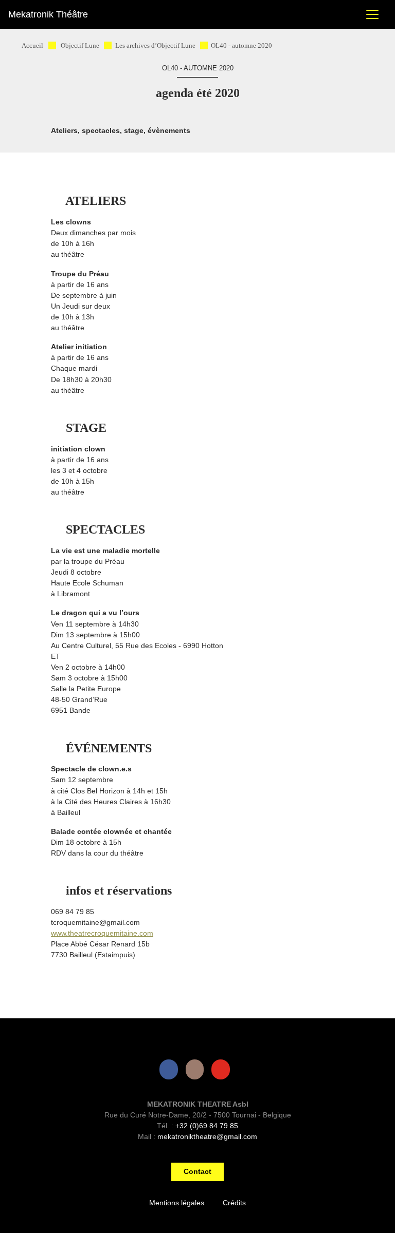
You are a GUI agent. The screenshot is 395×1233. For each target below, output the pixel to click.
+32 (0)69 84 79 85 (206, 1126)
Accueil (32, 45)
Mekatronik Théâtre (48, 14)
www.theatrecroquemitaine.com (102, 933)
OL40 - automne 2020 (241, 45)
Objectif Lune (80, 45)
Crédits (234, 1203)
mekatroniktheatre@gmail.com (207, 1136)
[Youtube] (222, 1069)
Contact (197, 1171)
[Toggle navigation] (372, 14)
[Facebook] (170, 1069)
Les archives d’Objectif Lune (155, 45)
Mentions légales (176, 1203)
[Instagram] (197, 1069)
